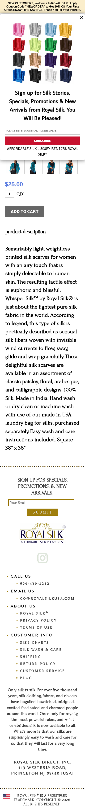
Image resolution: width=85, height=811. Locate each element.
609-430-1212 (35, 583)
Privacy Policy (38, 620)
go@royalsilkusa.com (47, 598)
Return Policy (38, 664)
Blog (26, 678)
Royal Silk (34, 613)
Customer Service (42, 671)
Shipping (30, 656)
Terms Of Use (36, 627)
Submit (42, 512)
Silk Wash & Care (41, 649)
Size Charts (34, 642)
